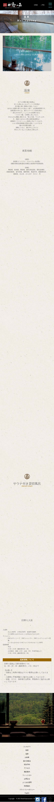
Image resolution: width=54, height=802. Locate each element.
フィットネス (27, 775)
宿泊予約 (27, 764)
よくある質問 (27, 782)
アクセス (27, 768)
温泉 (27, 754)
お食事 (27, 757)
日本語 (36, 5)
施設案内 (27, 772)
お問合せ (27, 779)
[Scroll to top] (50, 799)
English (27, 793)
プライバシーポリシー (27, 789)
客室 (27, 750)
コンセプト (27, 746)
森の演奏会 (27, 761)
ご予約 (42, 5)
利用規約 (27, 786)
